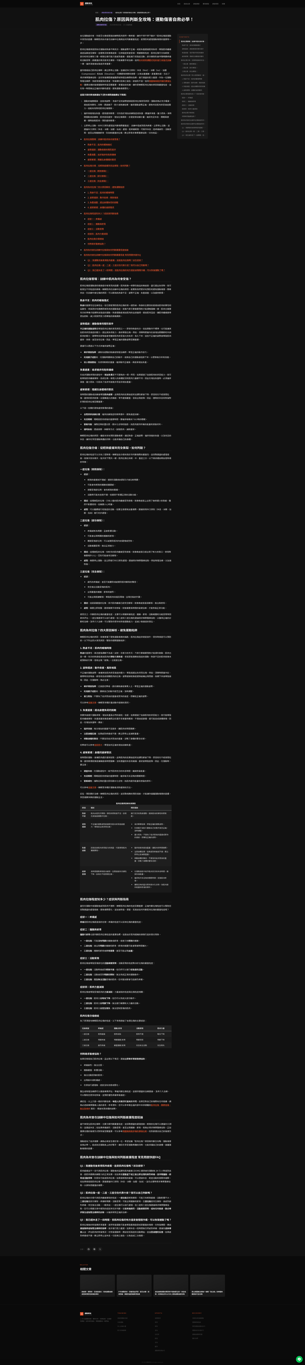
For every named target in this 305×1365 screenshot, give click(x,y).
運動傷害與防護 (107, 12)
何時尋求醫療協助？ (97, 243)
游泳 (156, 1330)
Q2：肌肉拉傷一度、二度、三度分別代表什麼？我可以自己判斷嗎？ (118, 265)
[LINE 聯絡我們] (299, 1359)
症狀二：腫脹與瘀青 (97, 223)
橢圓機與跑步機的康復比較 (135, 1131)
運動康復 (196, 4)
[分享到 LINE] (94, 1249)
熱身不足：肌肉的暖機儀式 (100, 144)
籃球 (156, 1346)
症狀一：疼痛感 (95, 218)
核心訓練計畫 (121, 1326)
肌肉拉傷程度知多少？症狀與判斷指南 (101, 213)
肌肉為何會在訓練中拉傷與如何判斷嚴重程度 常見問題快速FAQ (112, 254)
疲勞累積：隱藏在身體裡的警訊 (102, 159)
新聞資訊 (158, 1318)
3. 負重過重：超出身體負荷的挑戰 (103, 202)
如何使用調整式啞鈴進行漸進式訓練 (155, 60)
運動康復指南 (196, 1322)
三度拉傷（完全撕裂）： (98, 180)
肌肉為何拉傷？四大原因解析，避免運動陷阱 (104, 186)
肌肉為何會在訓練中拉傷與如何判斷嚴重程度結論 (106, 249)
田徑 (156, 1338)
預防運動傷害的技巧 (198, 1326)
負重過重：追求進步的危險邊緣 (102, 154)
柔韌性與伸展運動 (198, 1318)
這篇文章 (92, 702)
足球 (156, 1342)
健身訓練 (187, 4)
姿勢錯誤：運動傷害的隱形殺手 (102, 149)
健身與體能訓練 (122, 1318)
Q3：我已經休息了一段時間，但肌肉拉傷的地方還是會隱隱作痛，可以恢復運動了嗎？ (126, 270)
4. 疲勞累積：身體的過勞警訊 (101, 207)
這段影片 (98, 744)
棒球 (156, 1322)
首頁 (178, 4)
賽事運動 (206, 4)
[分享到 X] (100, 1249)
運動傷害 (215, 4)
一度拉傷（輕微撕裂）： (98, 170)
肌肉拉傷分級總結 (96, 238)
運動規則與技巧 (160, 1350)
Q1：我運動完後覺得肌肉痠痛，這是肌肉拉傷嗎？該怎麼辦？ (115, 260)
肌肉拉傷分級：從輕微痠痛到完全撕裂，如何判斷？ (107, 165)
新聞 (223, 4)
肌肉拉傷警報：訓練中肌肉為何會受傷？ (102, 139)
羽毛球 (157, 1334)
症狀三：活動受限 (96, 228)
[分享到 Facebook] (88, 1249)
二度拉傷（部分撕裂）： (98, 175)
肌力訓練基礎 (121, 1330)
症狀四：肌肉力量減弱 (98, 233)
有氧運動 (120, 1322)
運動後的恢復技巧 (198, 1330)
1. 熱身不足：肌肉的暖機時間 (101, 192)
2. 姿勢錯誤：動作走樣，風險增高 (103, 197)
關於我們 (195, 1338)
